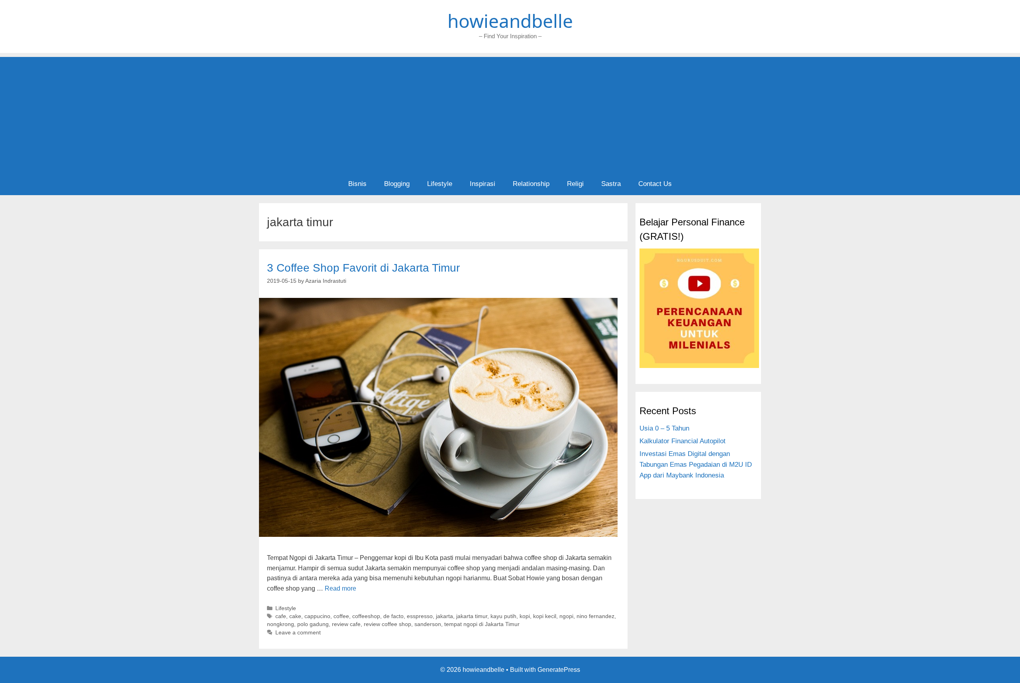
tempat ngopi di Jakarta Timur (482, 624)
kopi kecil (544, 616)
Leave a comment (298, 633)
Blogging (397, 184)
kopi (525, 616)
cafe (280, 616)
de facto (393, 616)
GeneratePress (558, 669)
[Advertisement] (510, 112)
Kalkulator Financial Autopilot (682, 441)
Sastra (611, 184)
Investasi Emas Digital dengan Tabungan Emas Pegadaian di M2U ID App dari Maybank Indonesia (695, 464)
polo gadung (313, 624)
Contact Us (655, 184)
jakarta (444, 616)
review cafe (346, 624)
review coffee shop (387, 624)
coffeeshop (366, 616)
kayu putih (503, 616)
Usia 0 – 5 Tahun (664, 428)
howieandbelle (510, 20)
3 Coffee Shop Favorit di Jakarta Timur (363, 268)
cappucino (317, 616)
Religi (575, 184)
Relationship (531, 184)
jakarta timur (471, 616)
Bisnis (357, 184)
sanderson (427, 624)
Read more (340, 588)
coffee (341, 616)
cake (295, 616)
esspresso (420, 616)
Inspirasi (482, 184)
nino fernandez (595, 616)
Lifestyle (439, 184)
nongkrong (280, 624)
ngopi (566, 616)
